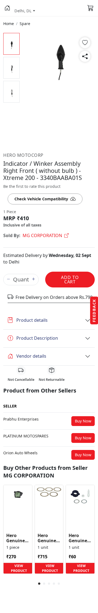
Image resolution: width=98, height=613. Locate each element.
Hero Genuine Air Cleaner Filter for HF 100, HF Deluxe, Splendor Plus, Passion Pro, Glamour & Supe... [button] (17, 538)
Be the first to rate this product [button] (31, 186)
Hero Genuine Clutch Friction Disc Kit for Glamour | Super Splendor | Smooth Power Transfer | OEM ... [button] (49, 538)
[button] (7, 8)
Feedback (94, 310)
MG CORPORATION (42, 235)
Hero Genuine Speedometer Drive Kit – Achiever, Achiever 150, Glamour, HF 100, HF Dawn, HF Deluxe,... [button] (80, 538)
